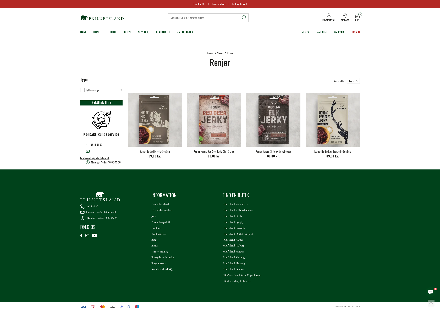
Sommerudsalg (219, 4)
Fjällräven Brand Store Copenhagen (242, 275)
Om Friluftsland (160, 204)
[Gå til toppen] (431, 303)
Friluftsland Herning (234, 264)
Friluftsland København (235, 204)
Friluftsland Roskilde (234, 228)
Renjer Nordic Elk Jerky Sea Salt (155, 151)
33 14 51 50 (92, 206)
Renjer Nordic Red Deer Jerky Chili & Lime (214, 151)
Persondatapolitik (160, 222)
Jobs (153, 216)
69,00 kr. (154, 156)
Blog (153, 240)
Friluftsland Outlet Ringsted (238, 234)
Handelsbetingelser (161, 210)
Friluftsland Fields (232, 216)
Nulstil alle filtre (101, 103)
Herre (97, 32)
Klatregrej (163, 32)
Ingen (351, 81)
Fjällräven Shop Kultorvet (237, 281)
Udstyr (127, 32)
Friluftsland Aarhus (233, 240)
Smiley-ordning (159, 252)
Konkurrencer (159, 234)
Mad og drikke (185, 32)
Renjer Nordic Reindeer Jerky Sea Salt (332, 151)
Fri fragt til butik (239, 4)
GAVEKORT (321, 32)
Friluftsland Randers (233, 252)
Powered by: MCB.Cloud (347, 306)
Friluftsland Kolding (234, 258)
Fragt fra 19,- (199, 4)
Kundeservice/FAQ (161, 269)
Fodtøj (112, 32)
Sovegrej (143, 32)
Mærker (339, 32)
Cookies (155, 228)
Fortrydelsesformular (162, 258)
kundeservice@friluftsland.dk (94, 158)
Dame (83, 32)
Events (305, 32)
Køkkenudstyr (92, 90)
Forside (210, 53)
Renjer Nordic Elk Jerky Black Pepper (273, 151)
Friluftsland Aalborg (233, 246)
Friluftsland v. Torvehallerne (238, 210)
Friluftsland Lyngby (233, 222)
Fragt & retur (158, 264)
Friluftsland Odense (233, 269)
